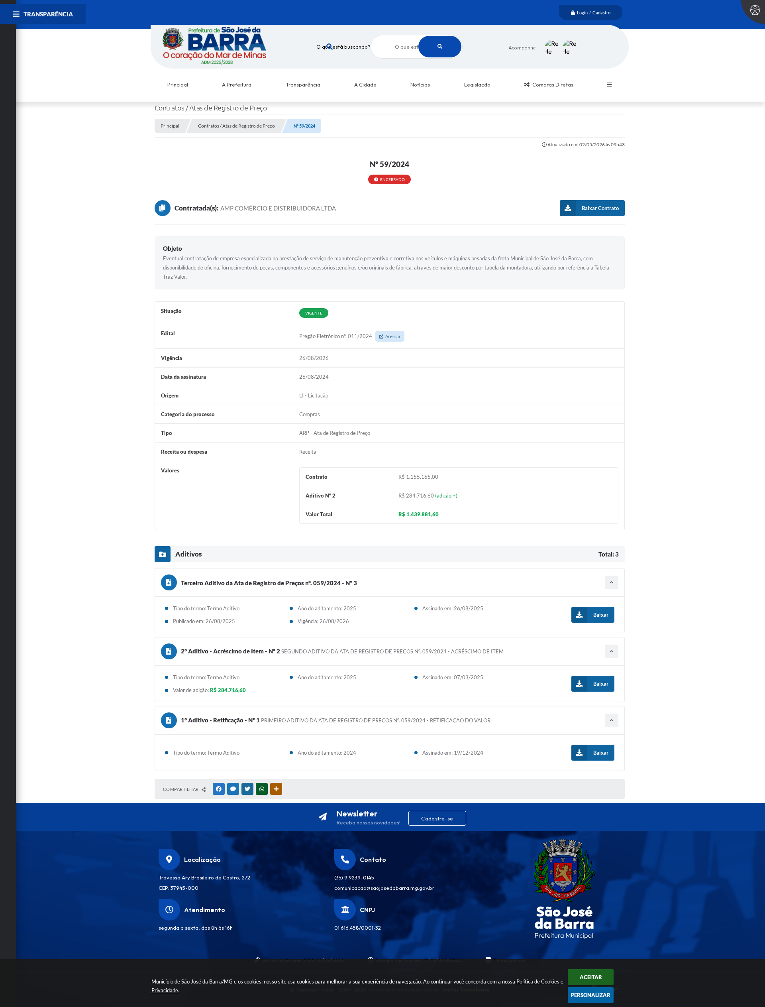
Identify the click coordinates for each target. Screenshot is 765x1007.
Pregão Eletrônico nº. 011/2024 (349, 336)
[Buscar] (439, 46)
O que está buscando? (343, 46)
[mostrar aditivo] (611, 582)
